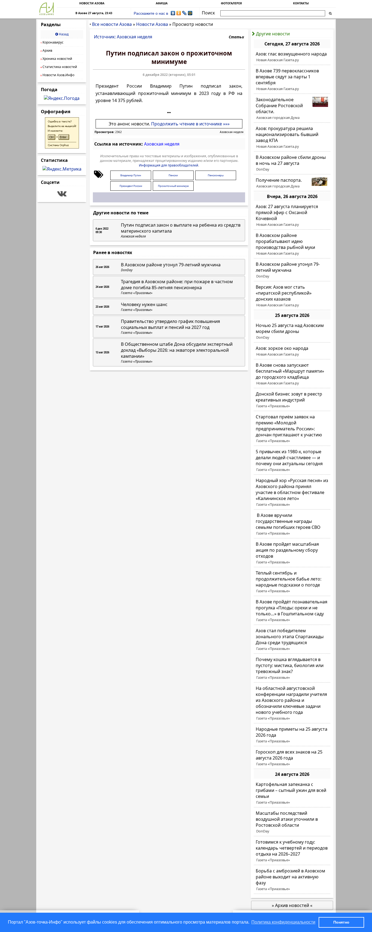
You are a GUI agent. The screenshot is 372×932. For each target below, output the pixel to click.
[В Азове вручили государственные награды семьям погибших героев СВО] (292, 524)
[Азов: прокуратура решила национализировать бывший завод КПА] (292, 137)
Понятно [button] (341, 922)
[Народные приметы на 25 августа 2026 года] (292, 735)
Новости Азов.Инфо (57, 75)
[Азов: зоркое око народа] (292, 351)
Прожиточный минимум (173, 186)
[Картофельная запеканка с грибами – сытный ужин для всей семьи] (292, 793)
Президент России (131, 186)
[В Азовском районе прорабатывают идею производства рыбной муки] (292, 244)
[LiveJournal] (184, 13)
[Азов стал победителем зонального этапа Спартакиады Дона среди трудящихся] (292, 639)
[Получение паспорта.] (292, 183)
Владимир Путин (130, 175)
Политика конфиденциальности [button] (283, 922)
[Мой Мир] (190, 13)
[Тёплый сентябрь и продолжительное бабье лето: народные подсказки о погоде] (292, 582)
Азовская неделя (231, 132)
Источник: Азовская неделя (123, 37)
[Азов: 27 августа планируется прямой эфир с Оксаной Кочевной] (292, 215)
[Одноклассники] (179, 13)
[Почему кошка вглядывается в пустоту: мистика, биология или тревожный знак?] (292, 668)
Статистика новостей (59, 66)
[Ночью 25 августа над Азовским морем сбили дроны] (292, 331)
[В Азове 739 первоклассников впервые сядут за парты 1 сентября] (292, 80)
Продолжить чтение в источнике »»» (190, 124)
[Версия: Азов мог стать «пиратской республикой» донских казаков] (292, 296)
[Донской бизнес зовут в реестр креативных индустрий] (292, 400)
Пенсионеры (216, 175)
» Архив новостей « (292, 905)
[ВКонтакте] (173, 13)
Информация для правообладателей (168, 165)
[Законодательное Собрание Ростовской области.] (292, 108)
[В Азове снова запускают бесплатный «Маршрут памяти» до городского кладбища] (292, 374)
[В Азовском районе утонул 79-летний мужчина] (292, 270)
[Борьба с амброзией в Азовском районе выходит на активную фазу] (292, 880)
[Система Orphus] (62, 147)
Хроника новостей (56, 58)
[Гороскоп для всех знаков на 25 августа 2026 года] (292, 758)
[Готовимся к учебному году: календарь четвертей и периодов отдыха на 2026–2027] (292, 851)
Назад (63, 34)
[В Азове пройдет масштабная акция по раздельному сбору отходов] (292, 553)
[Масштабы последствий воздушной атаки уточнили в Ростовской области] (292, 822)
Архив (46, 50)
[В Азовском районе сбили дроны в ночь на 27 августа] (292, 163)
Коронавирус (52, 42)
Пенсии (173, 175)
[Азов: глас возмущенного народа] (292, 57)
